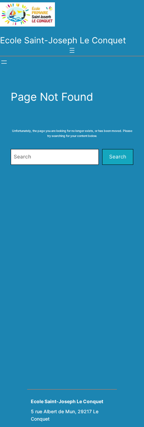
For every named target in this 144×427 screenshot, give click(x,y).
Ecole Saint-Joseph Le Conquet (63, 40)
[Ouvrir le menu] (72, 50)
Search (117, 156)
